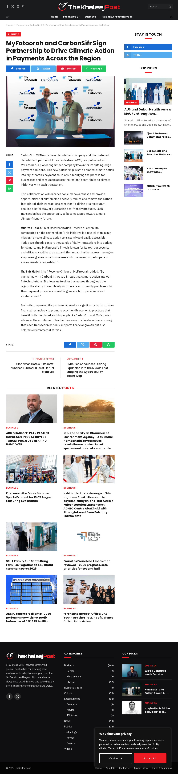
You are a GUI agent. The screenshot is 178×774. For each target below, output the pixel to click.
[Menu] (7, 16)
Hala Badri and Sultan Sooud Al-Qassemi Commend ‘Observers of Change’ (158, 691)
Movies (70, 709)
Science (71, 743)
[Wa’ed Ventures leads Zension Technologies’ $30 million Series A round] (131, 670)
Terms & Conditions (162, 768)
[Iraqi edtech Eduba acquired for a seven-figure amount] (131, 707)
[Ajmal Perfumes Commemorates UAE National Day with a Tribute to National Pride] (133, 138)
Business (90, 16)
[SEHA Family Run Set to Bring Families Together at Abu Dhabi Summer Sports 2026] (31, 536)
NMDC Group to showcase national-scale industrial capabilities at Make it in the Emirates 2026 (157, 170)
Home (55, 16)
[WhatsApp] (9, 188)
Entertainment (72, 698)
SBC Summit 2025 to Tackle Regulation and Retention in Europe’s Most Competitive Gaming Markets (158, 187)
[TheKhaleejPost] (89, 6)
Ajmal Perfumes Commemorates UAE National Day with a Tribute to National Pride (158, 135)
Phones (71, 737)
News (67, 721)
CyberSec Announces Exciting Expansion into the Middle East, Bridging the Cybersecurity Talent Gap (88, 370)
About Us (110, 768)
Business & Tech (73, 687)
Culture (68, 693)
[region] (133, 747)
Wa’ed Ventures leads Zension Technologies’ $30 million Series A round (157, 672)
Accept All (150, 758)
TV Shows (72, 715)
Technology (70, 16)
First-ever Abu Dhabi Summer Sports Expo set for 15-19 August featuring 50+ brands (29, 497)
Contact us (124, 768)
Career (70, 671)
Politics (68, 726)
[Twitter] (9, 172)
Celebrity (72, 704)
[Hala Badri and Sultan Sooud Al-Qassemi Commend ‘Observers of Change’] (131, 689)
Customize (115, 758)
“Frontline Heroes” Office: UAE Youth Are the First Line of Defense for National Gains (88, 617)
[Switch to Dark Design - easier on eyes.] (171, 16)
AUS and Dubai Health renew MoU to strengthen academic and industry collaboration (147, 111)
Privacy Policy (141, 768)
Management (74, 676)
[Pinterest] (9, 180)
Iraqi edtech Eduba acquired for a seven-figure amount (157, 710)
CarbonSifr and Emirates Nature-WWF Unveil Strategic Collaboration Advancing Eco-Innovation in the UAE (158, 152)
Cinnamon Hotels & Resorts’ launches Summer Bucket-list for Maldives (32, 368)
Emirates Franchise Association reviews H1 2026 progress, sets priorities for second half (86, 565)
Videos (68, 748)
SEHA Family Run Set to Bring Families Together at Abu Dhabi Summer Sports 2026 (29, 565)
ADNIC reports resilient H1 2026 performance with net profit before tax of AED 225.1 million (28, 617)
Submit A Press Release (117, 16)
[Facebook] (9, 164)
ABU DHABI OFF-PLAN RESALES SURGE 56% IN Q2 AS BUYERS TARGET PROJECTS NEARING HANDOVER (27, 438)
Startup (71, 682)
